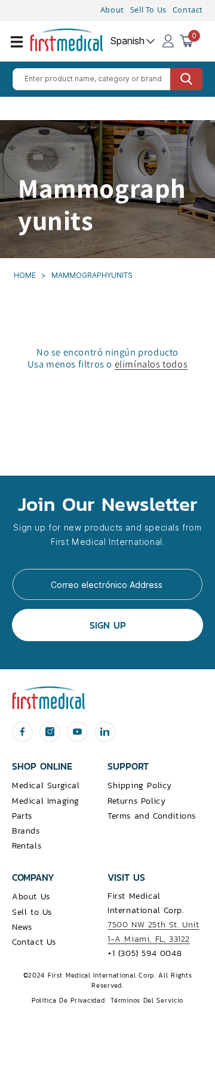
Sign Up (108, 625)
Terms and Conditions (152, 816)
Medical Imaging (45, 801)
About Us (31, 896)
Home (25, 275)
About (112, 10)
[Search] (186, 79)
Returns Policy (136, 801)
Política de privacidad (68, 1000)
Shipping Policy (140, 785)
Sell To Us (148, 10)
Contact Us (34, 942)
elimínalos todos (151, 363)
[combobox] (107, 79)
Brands (26, 831)
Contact (188, 10)
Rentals (26, 846)
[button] (24, 49)
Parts (22, 816)
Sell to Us (32, 912)
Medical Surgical (46, 785)
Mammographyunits (92, 275)
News (22, 927)
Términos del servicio (146, 1000)
